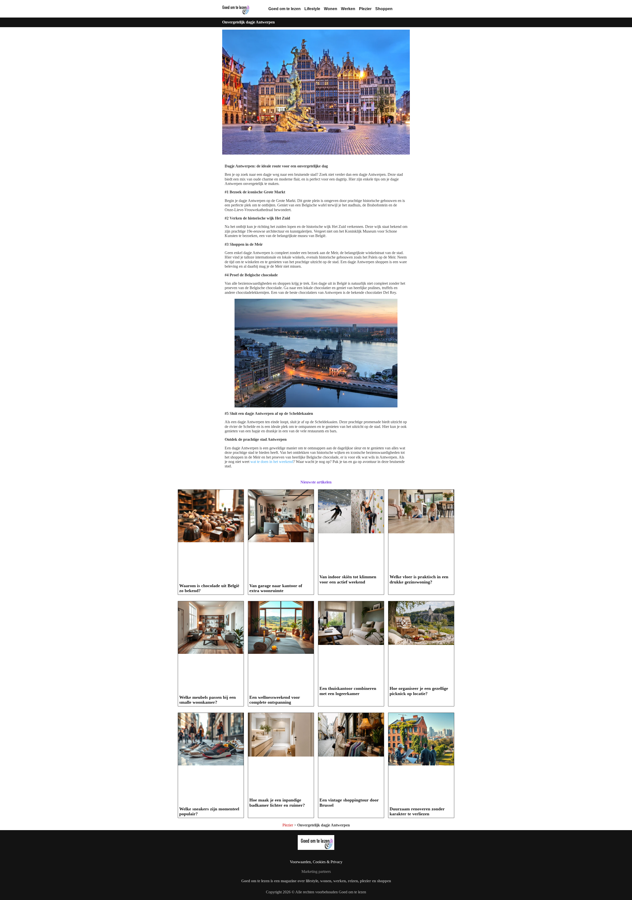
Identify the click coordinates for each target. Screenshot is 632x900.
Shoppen (384, 9)
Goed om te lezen (284, 9)
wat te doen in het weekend (271, 462)
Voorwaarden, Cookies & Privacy (316, 862)
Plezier (365, 9)
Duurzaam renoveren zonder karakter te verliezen (417, 811)
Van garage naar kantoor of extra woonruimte (275, 588)
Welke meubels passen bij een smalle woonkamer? (207, 700)
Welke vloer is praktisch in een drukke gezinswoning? (419, 579)
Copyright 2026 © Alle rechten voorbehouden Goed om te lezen (316, 892)
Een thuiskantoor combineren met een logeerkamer (347, 691)
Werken (348, 9)
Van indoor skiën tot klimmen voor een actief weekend (347, 579)
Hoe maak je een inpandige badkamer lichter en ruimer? (277, 803)
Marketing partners (316, 871)
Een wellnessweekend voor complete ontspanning (274, 700)
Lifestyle (312, 9)
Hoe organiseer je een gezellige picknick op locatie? (419, 691)
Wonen (330, 9)
